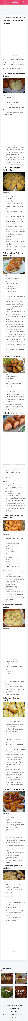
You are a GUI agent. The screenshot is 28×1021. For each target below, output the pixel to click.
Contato (14, 1011)
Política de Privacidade (14, 1006)
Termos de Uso (14, 1008)
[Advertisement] (14, 9)
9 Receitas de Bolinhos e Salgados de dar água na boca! (14, 20)
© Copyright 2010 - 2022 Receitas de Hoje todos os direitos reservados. (14, 1015)
